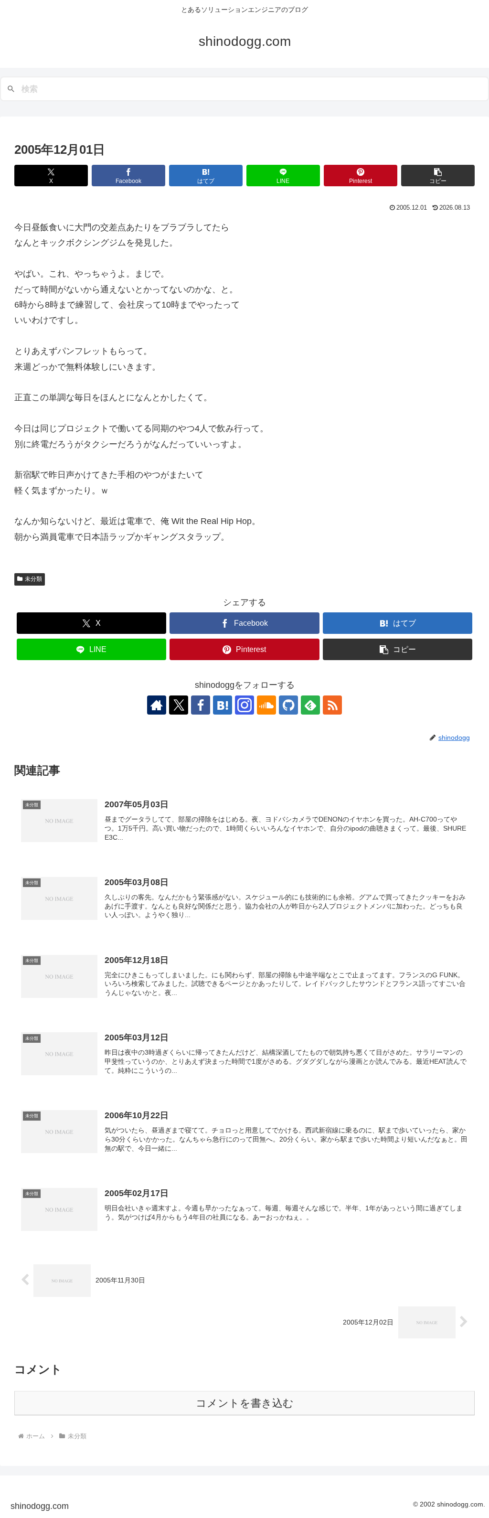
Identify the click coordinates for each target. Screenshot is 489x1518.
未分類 (33, 579)
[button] (438, 175)
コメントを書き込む (245, 1403)
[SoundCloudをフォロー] (266, 705)
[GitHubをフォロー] (288, 705)
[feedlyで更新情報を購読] (310, 705)
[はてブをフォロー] (222, 705)
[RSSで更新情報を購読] (332, 705)
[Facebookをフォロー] (200, 705)
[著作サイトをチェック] (156, 705)
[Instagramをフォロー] (244, 705)
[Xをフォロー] (178, 705)
